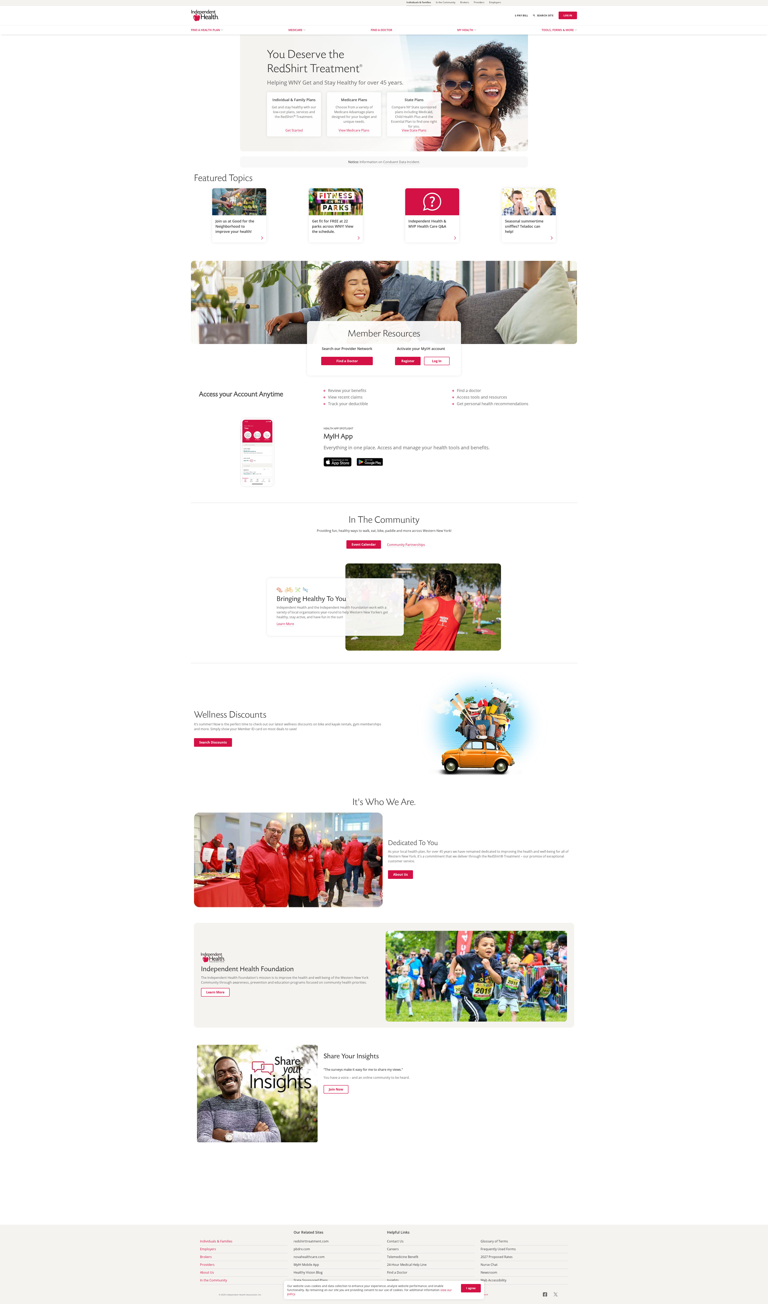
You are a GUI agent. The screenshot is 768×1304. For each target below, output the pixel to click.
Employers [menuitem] (208, 1249)
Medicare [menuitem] (295, 30)
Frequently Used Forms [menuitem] (498, 1249)
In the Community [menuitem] (213, 1280)
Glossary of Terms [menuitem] (494, 1241)
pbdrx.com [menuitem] (302, 1249)
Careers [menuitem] (393, 1249)
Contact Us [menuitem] (395, 1241)
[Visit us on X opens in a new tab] (556, 1294)
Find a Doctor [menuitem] (381, 30)
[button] (347, 361)
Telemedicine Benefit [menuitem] (402, 1257)
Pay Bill (522, 15)
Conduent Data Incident (401, 162)
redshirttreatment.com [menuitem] (311, 1241)
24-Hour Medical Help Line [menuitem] (407, 1264)
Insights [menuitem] (393, 1280)
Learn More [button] (285, 624)
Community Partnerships (406, 544)
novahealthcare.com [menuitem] (309, 1257)
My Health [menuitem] (465, 30)
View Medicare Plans (354, 130)
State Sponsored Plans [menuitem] (311, 1280)
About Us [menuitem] (207, 1272)
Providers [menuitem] (207, 1264)
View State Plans (414, 130)
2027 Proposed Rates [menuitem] (497, 1257)
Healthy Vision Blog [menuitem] (308, 1272)
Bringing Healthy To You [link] (311, 599)
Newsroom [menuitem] (489, 1272)
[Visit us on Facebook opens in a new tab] (547, 1294)
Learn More (215, 992)
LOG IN (567, 15)
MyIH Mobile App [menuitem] (306, 1264)
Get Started (294, 130)
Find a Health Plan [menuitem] (206, 30)
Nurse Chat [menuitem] (489, 1264)
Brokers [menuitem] (206, 1257)
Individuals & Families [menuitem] (216, 1241)
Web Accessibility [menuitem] (493, 1280)
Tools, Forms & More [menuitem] (558, 30)
